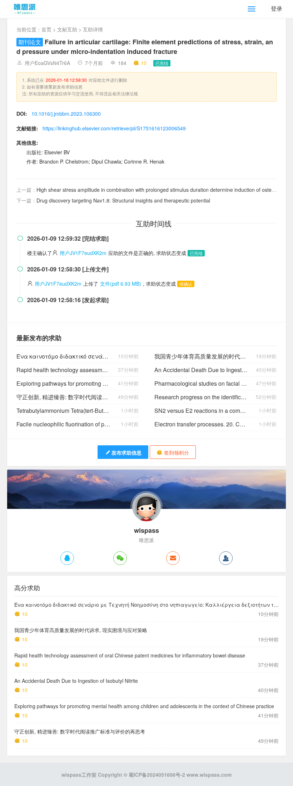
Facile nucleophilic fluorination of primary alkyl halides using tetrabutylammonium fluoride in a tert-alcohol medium (63, 424)
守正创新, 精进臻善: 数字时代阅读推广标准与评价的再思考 (63, 397)
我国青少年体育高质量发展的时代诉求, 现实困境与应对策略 (201, 356)
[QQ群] (226, 558)
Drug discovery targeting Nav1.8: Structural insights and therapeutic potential (123, 200)
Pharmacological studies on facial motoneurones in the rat (201, 383)
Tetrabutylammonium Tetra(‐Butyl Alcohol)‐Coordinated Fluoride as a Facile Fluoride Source (63, 410)
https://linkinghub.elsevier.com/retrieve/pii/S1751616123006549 (114, 128)
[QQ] (67, 558)
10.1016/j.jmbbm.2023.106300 (66, 113)
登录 (276, 8)
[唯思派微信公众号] (120, 558)
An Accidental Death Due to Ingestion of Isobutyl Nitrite (201, 370)
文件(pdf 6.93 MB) (120, 283)
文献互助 (67, 29)
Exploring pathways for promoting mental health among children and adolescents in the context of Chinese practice (63, 383)
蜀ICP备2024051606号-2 (157, 774)
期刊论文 (29, 42)
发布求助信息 (126, 452)
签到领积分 (176, 452)
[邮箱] (173, 558)
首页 (46, 29)
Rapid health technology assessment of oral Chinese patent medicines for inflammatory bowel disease (63, 370)
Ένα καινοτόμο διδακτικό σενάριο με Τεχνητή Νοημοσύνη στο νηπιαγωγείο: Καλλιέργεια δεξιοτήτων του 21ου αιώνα (63, 356)
